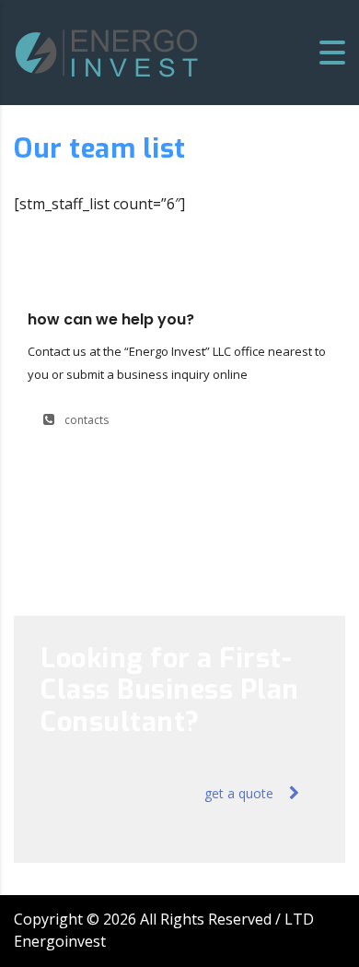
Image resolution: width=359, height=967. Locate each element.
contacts (86, 420)
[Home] (106, 51)
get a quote (238, 793)
